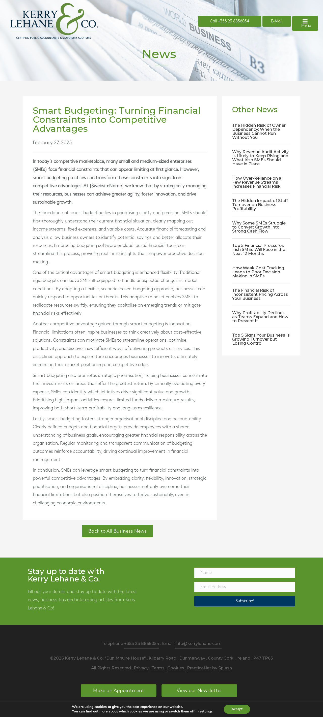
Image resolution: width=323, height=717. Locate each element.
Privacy (141, 668)
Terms (158, 668)
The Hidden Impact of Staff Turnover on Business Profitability (260, 204)
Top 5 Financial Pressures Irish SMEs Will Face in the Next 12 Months (258, 249)
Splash (225, 668)
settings (206, 711)
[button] (244, 601)
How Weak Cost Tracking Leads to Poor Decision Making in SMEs (258, 272)
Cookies (175, 668)
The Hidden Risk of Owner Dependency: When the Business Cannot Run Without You (259, 131)
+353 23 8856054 (141, 643)
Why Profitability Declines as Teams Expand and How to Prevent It (260, 316)
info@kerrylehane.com (198, 643)
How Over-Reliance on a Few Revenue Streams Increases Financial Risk (256, 182)
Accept (237, 709)
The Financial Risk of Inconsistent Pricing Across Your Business (260, 294)
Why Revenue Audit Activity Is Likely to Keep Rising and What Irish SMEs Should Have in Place (260, 157)
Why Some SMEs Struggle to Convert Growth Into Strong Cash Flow (259, 227)
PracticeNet (199, 668)
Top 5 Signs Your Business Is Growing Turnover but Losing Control (261, 339)
